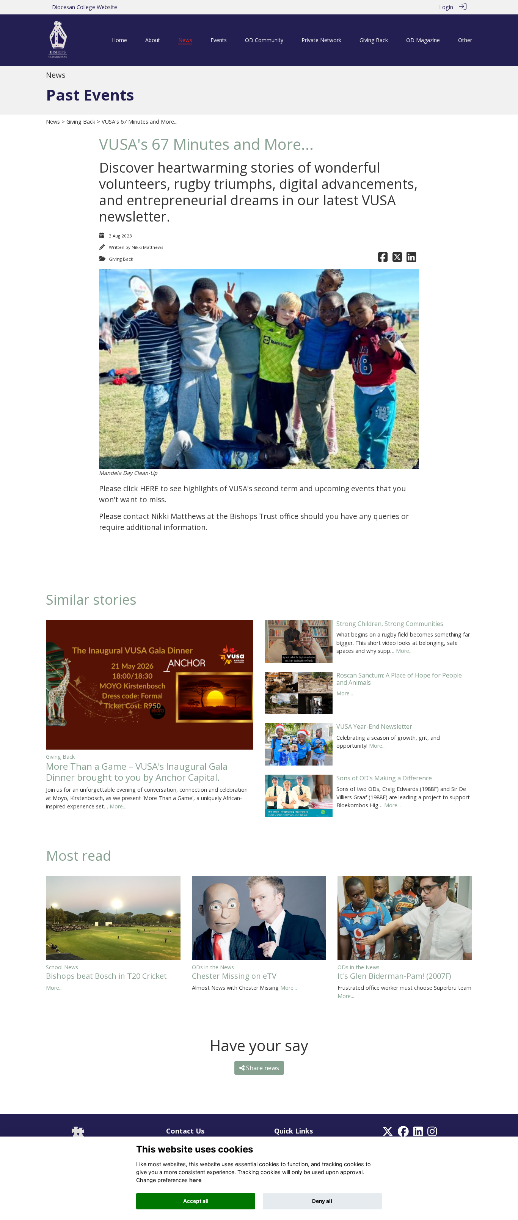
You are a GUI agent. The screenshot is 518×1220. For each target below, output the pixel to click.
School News (62, 967)
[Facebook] (403, 1133)
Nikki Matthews (147, 247)
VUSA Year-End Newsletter (374, 726)
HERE (149, 488)
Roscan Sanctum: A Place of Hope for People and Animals (399, 679)
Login (446, 7)
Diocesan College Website (84, 7)
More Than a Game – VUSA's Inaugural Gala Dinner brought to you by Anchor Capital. (137, 771)
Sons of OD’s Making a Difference (384, 778)
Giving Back (80, 121)
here (195, 1180)
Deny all (322, 1201)
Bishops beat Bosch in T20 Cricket (106, 976)
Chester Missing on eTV (234, 976)
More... (118, 806)
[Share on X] (397, 259)
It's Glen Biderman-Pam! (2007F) (394, 976)
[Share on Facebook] (383, 259)
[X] (387, 1133)
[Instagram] (432, 1133)
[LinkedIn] (418, 1133)
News (53, 121)
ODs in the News (213, 967)
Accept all (196, 1201)
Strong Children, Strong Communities (389, 623)
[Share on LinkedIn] (411, 259)
